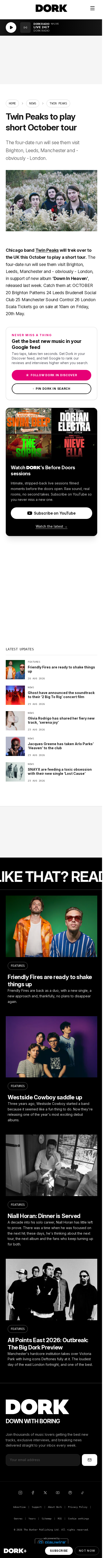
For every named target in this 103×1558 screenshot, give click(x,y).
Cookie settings (78, 1518)
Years (32, 1518)
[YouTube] (57, 1492)
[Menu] (92, 8)
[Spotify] (70, 1492)
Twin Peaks (47, 250)
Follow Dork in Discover (51, 375)
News (32, 103)
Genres (18, 1518)
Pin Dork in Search (51, 388)
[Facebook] (33, 1492)
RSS (60, 1518)
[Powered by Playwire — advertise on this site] (51, 1542)
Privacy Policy (78, 1507)
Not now (87, 1550)
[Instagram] (20, 1492)
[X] (45, 1492)
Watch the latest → (52, 526)
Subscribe (59, 1550)
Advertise (19, 1507)
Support (37, 1507)
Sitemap (47, 1518)
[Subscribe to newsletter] (89, 1460)
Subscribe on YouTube (54, 513)
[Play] (11, 27)
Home (12, 103)
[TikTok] (82, 1492)
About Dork (55, 1507)
